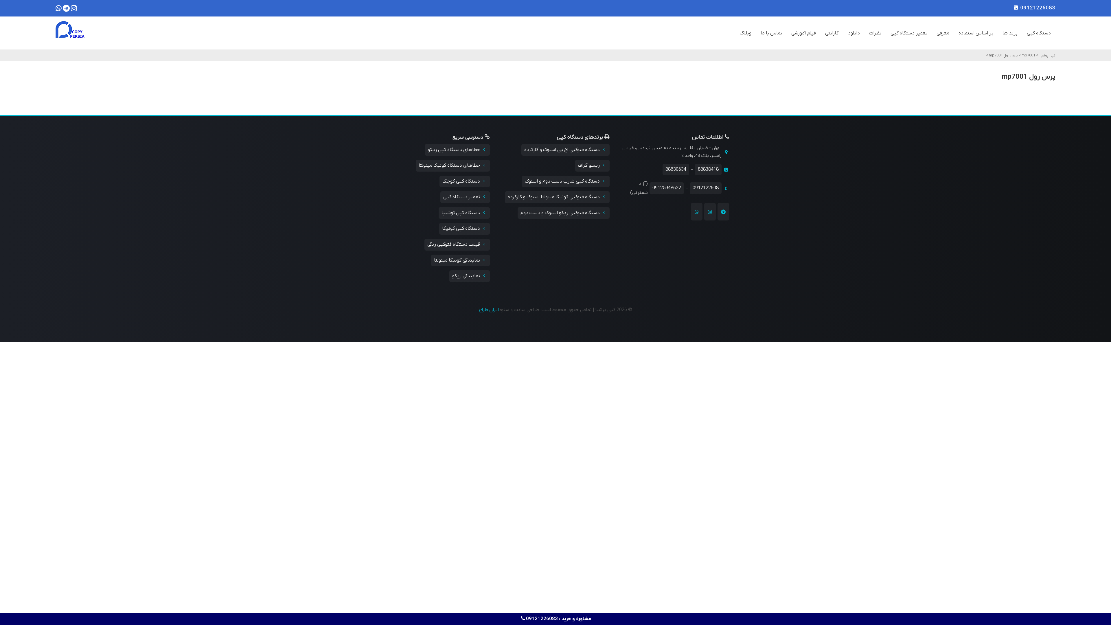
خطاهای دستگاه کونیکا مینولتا (450, 165)
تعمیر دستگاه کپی (909, 33)
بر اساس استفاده (976, 33)
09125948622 (666, 188)
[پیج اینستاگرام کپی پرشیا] (710, 211)
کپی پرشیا (1047, 55)
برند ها (1010, 33)
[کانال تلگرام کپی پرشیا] (723, 211)
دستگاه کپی (1039, 33)
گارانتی (832, 33)
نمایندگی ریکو (466, 276)
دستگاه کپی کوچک (461, 181)
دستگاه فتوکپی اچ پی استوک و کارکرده (562, 150)
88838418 (708, 169)
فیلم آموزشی (803, 33)
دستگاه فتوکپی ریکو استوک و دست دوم (560, 213)
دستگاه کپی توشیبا (461, 213)
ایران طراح (489, 310)
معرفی (943, 33)
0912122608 (706, 188)
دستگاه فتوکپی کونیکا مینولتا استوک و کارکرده (554, 197)
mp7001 (1028, 55)
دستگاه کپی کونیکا (461, 228)
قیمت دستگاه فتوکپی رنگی (454, 244)
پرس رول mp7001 (1003, 55)
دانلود (854, 33)
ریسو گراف (589, 165)
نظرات (875, 33)
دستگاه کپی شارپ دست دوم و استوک (563, 181)
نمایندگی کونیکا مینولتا (457, 260)
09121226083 (1037, 8)
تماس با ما (771, 33)
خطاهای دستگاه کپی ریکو (454, 150)
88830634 (675, 169)
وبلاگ (745, 33)
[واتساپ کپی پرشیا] (696, 211)
